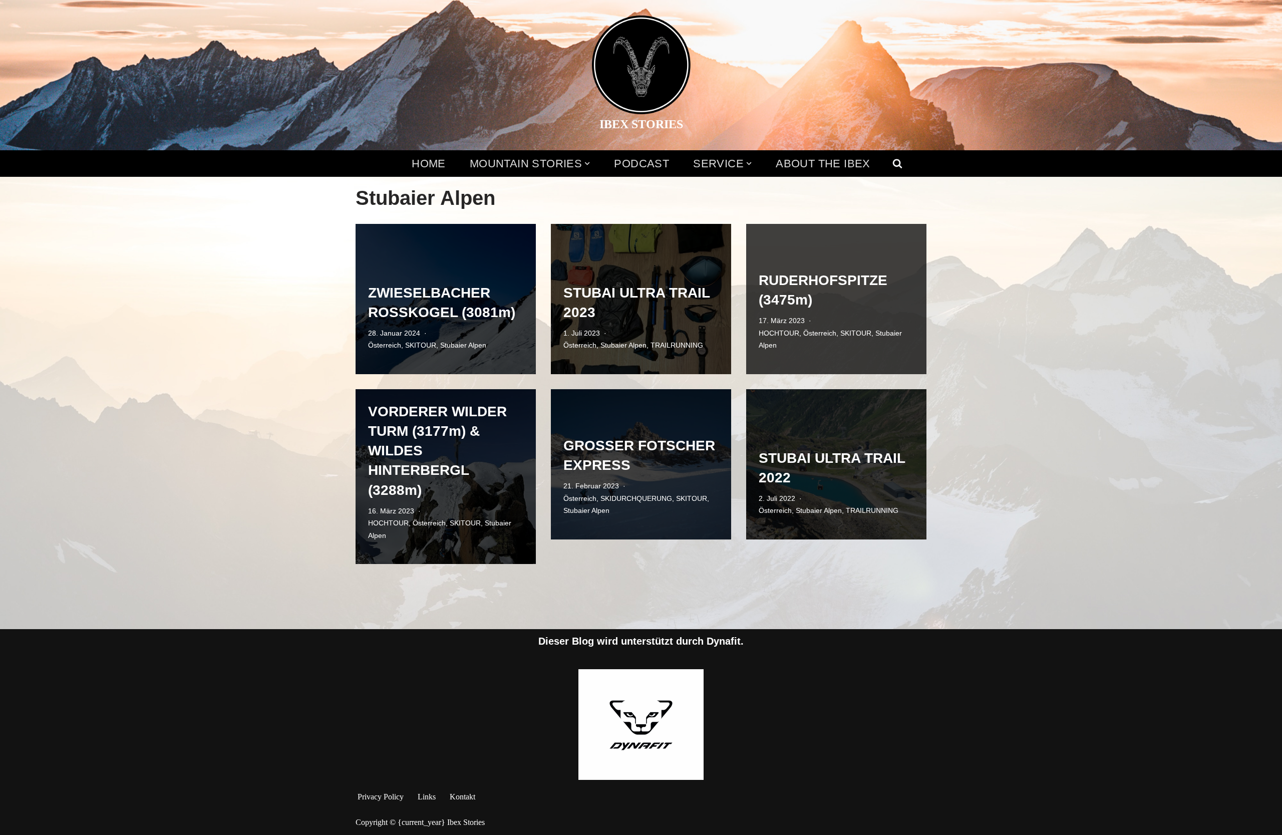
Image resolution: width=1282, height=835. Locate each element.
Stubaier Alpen (463, 345)
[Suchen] (897, 163)
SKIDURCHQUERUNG (636, 498)
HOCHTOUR (779, 333)
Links (427, 796)
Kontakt (462, 796)
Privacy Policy (381, 796)
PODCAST (641, 163)
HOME (429, 163)
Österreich (384, 345)
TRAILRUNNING (677, 345)
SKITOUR (420, 345)
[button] (587, 163)
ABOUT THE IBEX (823, 163)
